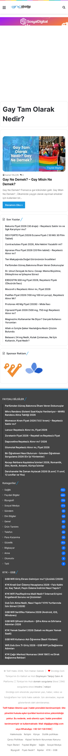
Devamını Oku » (14, 205)
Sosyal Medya (11, 505)
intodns (38, 686)
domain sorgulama (43, 681)
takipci (47, 686)
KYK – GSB (51, 750)
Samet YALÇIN (12, 175)
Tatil (6, 563)
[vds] (13, 378)
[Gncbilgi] (21, 7)
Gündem (8, 511)
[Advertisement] (34, 63)
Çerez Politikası (15, 739)
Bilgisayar (9, 548)
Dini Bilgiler (10, 516)
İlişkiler (40, 750)
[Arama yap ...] (64, 8)
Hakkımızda (16, 734)
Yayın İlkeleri (13, 744)
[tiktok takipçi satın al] (34, 21)
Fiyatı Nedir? (28, 750)
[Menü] (4, 8)
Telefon (8, 532)
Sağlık (7, 489)
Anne (7, 553)
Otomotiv (9, 558)
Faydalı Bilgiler (12, 495)
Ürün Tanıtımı (11, 526)
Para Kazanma (12, 537)
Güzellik (8, 542)
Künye (36, 734)
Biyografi (9, 500)
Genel (7, 521)
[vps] (34, 378)
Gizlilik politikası (50, 734)
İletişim (27, 734)
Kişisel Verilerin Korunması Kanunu (43, 739)
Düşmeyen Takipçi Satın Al (49, 676)
